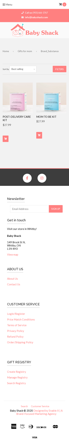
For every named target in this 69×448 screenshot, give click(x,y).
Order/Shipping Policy (20, 342)
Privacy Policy (15, 330)
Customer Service (40, 406)
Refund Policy (15, 336)
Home (6, 51)
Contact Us (13, 284)
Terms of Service (17, 325)
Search (24, 406)
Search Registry (16, 383)
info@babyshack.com (36, 17)
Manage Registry (17, 377)
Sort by (6, 69)
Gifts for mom (25, 51)
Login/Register (16, 313)
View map (12, 254)
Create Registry (16, 371)
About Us (12, 278)
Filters (59, 69)
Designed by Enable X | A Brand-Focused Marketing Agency (39, 412)
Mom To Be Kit (46, 116)
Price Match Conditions (21, 319)
